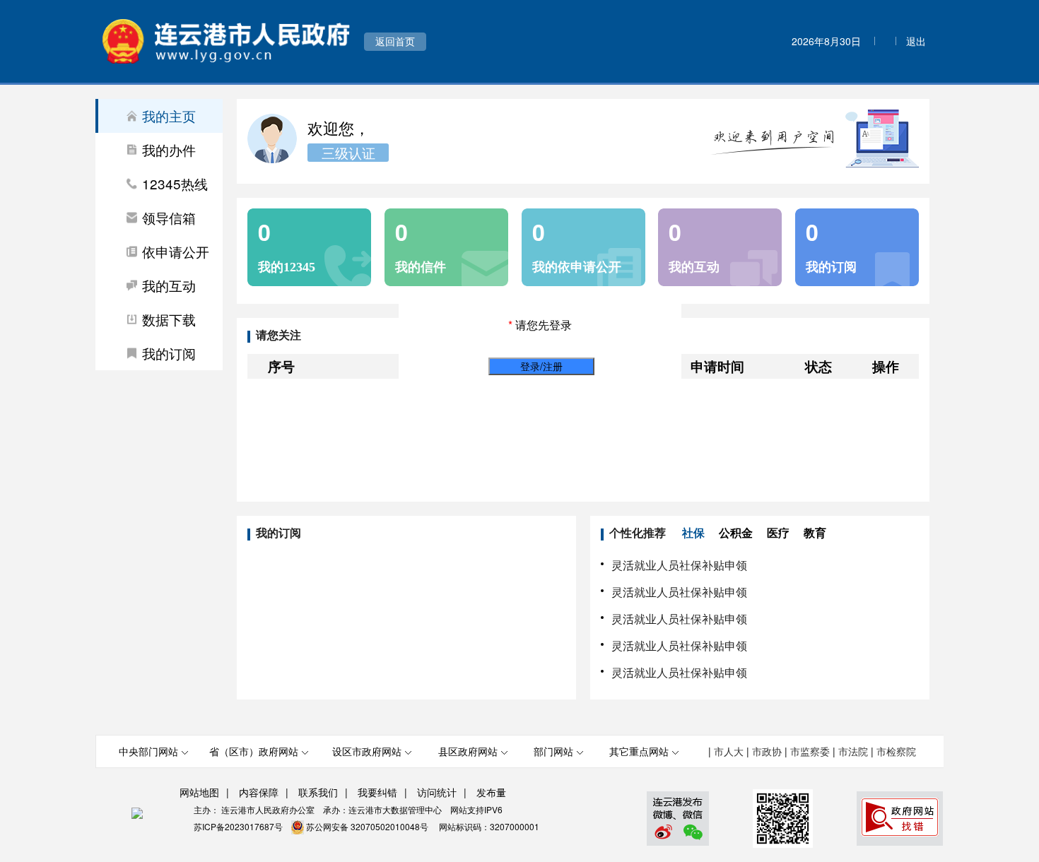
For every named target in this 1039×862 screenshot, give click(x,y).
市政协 (767, 751)
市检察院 (896, 751)
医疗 (778, 533)
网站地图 (199, 792)
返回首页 (395, 41)
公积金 (736, 533)
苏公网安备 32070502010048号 (368, 826)
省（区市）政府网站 (253, 751)
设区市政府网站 (366, 751)
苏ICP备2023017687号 (238, 826)
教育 (815, 533)
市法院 (853, 751)
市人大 (729, 751)
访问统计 (437, 792)
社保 (693, 533)
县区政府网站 (468, 751)
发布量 (491, 792)
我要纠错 (377, 792)
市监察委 (810, 751)
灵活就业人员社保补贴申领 (679, 565)
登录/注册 (541, 366)
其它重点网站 (639, 751)
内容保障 (258, 792)
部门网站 (553, 751)
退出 (916, 41)
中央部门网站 (148, 751)
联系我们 (318, 792)
